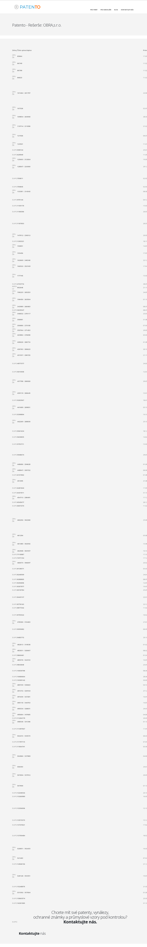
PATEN (29, 7)
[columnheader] (14, 50)
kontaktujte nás (127, 10)
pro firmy (93, 10)
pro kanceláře (106, 10)
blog (116, 10)
